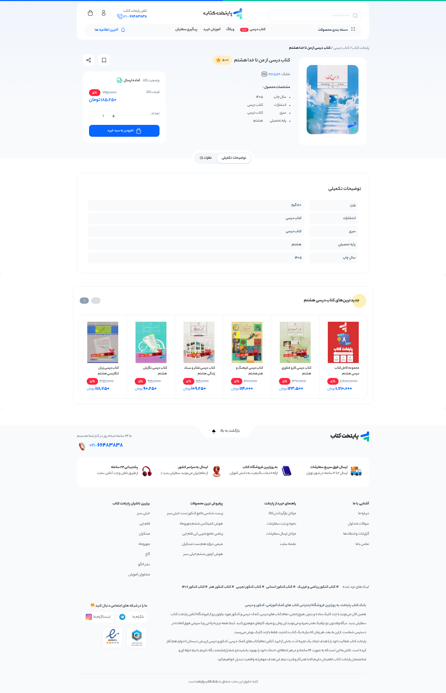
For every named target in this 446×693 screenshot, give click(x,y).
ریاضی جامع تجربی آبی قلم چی (202, 534)
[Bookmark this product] (104, 60)
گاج (147, 554)
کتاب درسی (258, 30)
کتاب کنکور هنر (220, 587)
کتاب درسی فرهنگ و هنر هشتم (249, 370)
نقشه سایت (288, 544)
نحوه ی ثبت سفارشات (281, 524)
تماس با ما (362, 544)
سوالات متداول (358, 524)
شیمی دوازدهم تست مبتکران (202, 544)
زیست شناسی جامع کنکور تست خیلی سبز (195, 514)
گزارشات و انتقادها (356, 534)
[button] (95, 300)
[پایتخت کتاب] (223, 13)
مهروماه (144, 544)
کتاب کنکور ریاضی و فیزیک (316, 587)
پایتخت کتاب (360, 48)
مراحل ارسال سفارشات (281, 534)
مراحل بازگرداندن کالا (282, 514)
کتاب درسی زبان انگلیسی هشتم (108, 370)
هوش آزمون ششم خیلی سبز (203, 554)
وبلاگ (230, 30)
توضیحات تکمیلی (234, 158)
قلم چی (144, 524)
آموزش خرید (211, 30)
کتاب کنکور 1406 (193, 587)
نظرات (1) (206, 158)
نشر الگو (144, 565)
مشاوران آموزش (139, 575)
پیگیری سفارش (186, 30)
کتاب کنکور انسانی (279, 587)
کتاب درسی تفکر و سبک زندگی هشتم (199, 370)
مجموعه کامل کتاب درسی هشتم (346, 370)
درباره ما (363, 514)
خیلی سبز (143, 514)
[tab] (234, 158)
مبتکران (144, 534)
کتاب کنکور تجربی (248, 587)
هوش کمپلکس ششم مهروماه (201, 524)
